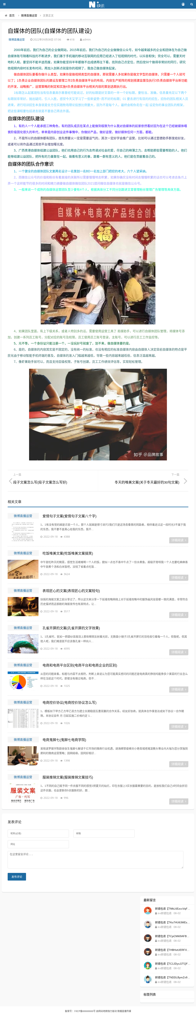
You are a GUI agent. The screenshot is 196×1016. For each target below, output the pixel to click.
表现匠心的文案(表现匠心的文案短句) (71, 591)
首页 (12, 15)
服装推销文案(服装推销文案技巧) (67, 777)
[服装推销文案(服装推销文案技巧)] (23, 793)
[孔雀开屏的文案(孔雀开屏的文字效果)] (23, 643)
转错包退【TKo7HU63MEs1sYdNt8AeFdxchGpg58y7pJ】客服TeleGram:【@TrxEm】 (173, 922)
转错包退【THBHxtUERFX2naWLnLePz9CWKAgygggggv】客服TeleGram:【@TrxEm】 (173, 949)
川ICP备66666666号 (85, 1011)
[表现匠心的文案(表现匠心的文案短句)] (23, 606)
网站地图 (103, 1011)
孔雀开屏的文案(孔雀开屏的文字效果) (71, 628)
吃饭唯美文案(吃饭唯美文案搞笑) (67, 553)
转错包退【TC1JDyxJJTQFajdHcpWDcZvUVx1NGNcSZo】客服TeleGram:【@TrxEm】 (173, 963)
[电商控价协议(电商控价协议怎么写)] (23, 718)
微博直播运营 (29, 15)
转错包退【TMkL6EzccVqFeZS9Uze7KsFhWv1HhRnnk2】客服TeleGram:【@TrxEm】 (173, 908)
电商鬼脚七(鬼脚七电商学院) (64, 740)
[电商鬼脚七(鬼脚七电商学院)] (23, 755)
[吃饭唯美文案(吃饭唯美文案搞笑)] (23, 569)
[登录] (183, 4)
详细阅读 (177, 540)
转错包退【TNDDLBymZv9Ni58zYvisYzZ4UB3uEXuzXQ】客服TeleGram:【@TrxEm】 (173, 977)
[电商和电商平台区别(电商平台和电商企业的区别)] (23, 681)
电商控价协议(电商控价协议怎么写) (69, 703)
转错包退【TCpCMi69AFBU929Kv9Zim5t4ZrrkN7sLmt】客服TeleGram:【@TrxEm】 (173, 936)
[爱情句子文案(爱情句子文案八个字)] (23, 531)
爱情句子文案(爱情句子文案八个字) (69, 516)
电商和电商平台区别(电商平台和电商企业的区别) (79, 665)
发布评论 (16, 876)
